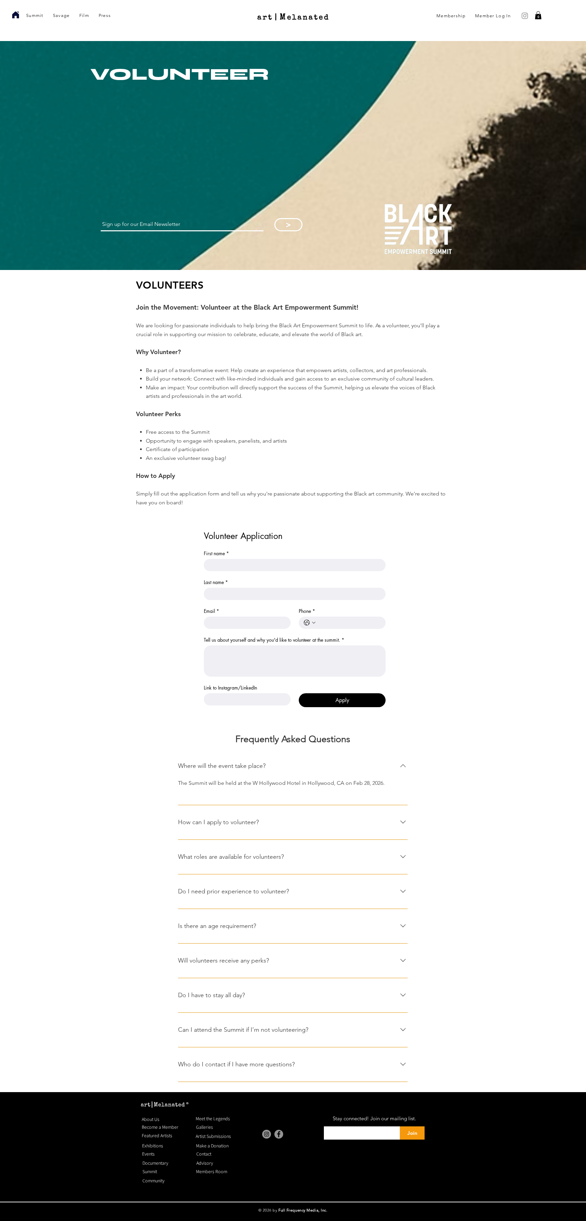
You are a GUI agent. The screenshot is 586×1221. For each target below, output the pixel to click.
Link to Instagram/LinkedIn (230, 688)
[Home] (15, 15)
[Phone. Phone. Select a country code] (309, 623)
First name (216, 553)
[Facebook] (278, 1134)
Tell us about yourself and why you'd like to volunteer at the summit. (274, 640)
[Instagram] (266, 1134)
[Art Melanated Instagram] (525, 16)
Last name (216, 582)
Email (211, 611)
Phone (307, 611)
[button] (538, 15)
